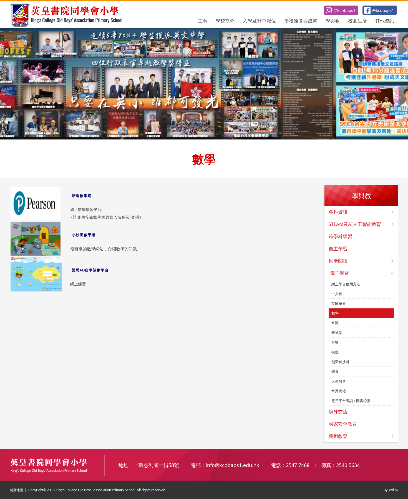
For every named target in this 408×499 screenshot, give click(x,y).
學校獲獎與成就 (300, 21)
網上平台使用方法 (345, 283)
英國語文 (338, 303)
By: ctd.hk (391, 490)
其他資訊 (384, 21)
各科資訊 (338, 212)
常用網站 (338, 390)
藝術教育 (338, 436)
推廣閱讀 (338, 261)
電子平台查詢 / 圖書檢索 (351, 400)
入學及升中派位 (259, 21)
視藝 (335, 352)
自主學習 (338, 248)
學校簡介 (225, 21)
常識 (335, 322)
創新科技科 (340, 361)
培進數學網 (82, 196)
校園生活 (357, 21)
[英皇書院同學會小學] (67, 25)
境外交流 (338, 411)
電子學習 (339, 273)
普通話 (336, 332)
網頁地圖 (16, 490)
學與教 (333, 21)
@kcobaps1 (383, 10)
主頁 (202, 21)
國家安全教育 (343, 424)
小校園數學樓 (84, 235)
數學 (335, 313)
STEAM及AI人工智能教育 (355, 224)
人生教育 (338, 381)
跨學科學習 (340, 236)
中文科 (336, 293)
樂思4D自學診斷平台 (90, 270)
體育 (335, 371)
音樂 (335, 342)
